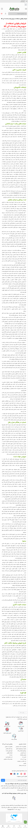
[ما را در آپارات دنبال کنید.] (21, 774)
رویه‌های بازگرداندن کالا (22, 751)
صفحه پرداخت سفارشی (8, 759)
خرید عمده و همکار (22, 765)
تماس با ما (24, 757)
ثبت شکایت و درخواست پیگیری (21, 762)
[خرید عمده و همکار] (14, 818)
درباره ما (10, 755)
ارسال (3, 780)
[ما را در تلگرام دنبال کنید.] (18, 774)
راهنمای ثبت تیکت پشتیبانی (21, 746)
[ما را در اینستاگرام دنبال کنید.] (25, 774)
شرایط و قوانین (9, 753)
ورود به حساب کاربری (5, 14)
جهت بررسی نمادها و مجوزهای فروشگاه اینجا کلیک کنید (14, 793)
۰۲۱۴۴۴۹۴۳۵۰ (22, 1)
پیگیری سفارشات (23, 755)
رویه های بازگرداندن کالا (13, 315)
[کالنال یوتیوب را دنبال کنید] (11, 774)
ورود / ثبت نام (23, 759)
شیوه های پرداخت (9, 751)
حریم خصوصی (23, 753)
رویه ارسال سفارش (9, 748)
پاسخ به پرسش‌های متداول (21, 748)
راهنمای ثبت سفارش (8, 746)
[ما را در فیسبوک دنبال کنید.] (14, 774)
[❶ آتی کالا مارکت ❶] (14, 9)
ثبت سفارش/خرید (9, 757)
